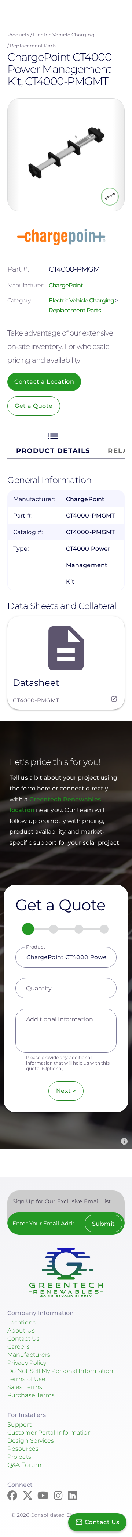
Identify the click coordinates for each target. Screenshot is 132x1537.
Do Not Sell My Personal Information (60, 1370)
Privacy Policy (26, 1362)
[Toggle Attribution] (124, 1141)
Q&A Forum (24, 1464)
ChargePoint (66, 285)
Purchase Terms (31, 1395)
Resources (22, 1448)
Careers (18, 1346)
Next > (66, 1090)
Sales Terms (24, 1387)
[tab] (53, 442)
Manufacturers (28, 1354)
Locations (21, 1322)
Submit (103, 1223)
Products (18, 34)
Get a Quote (34, 405)
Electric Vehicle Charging (64, 34)
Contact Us (23, 1338)
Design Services (30, 1440)
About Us (21, 1330)
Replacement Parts (33, 45)
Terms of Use (26, 1378)
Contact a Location (44, 381)
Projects (19, 1456)
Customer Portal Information (49, 1432)
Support (19, 1424)
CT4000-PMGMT (36, 700)
